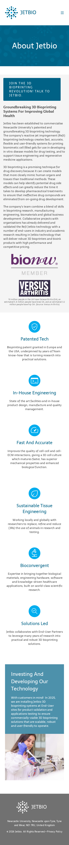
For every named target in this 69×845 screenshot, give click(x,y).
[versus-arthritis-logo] (34, 281)
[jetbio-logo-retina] (20, 7)
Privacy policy (54, 831)
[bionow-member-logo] (34, 255)
